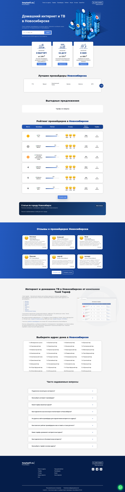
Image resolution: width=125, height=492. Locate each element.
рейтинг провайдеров (34, 321)
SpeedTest (81, 2)
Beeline (27, 301)
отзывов (86, 136)
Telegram (97, 469)
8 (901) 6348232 (98, 2)
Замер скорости (42, 475)
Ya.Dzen (101, 469)
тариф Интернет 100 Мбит (60, 319)
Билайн (27, 303)
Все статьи (99, 205)
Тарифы (54, 2)
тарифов (97, 136)
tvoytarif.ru (28, 2)
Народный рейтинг (58, 469)
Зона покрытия (58, 475)
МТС (26, 305)
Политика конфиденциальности (71, 488)
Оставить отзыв (68, 272)
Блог (39, 477)
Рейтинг (67, 2)
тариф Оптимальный (36, 319)
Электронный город (30, 311)
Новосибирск (26, 4)
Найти (47, 32)
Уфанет (27, 309)
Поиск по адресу (46, 2)
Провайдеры (60, 2)
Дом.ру (27, 304)
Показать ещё (56, 272)
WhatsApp (93, 469)
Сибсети (27, 307)
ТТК (26, 308)
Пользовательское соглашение (53, 488)
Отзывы (76, 2)
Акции (71, 2)
